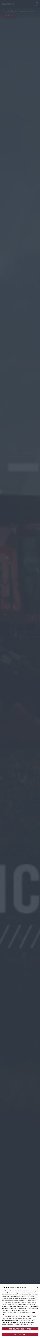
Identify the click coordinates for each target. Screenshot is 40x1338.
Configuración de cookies (20, 1329)
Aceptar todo (20, 1334)
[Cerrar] (37, 1287)
